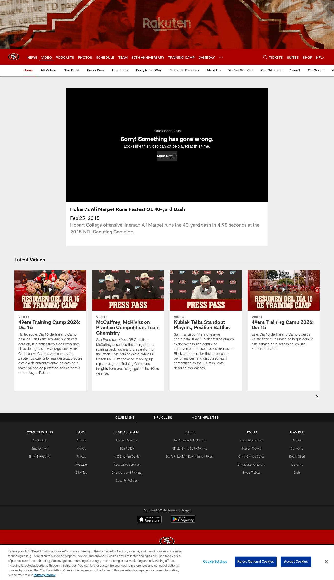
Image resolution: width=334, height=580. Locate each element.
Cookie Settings (215, 561)
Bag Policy (127, 448)
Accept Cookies (296, 561)
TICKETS (251, 432)
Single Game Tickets (251, 464)
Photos (81, 456)
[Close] (326, 561)
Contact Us (40, 440)
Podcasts (81, 464)
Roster (297, 440)
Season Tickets (251, 448)
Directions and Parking (127, 472)
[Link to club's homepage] (14, 57)
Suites (190, 432)
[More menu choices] (221, 57)
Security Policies (127, 480)
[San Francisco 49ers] (167, 542)
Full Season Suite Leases (190, 440)
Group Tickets (251, 472)
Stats (297, 472)
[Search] (265, 57)
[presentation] (318, 397)
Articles (81, 440)
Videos (81, 448)
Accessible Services (127, 464)
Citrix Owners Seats (251, 456)
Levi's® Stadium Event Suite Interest (189, 456)
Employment (40, 448)
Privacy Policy (44, 575)
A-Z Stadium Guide (126, 456)
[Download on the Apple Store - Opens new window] (149, 520)
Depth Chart (297, 456)
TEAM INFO (297, 432)
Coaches (297, 464)
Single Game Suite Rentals (189, 448)
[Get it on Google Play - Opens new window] (183, 522)
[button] (167, 156)
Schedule (297, 448)
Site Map (81, 472)
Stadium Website (126, 440)
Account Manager (251, 440)
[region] (167, 562)
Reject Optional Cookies (255, 561)
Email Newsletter (40, 456)
